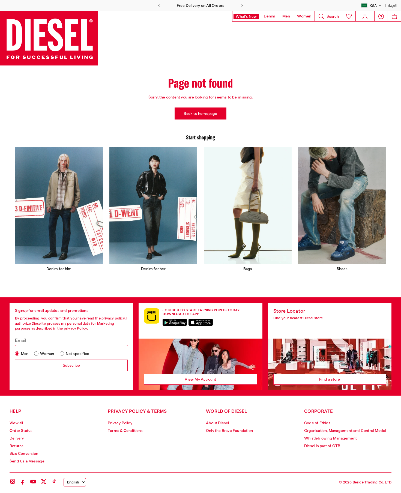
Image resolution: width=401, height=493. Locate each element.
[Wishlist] (348, 16)
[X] (44, 482)
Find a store (329, 379)
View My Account (200, 379)
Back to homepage (200, 113)
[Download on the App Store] (200, 322)
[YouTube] (33, 482)
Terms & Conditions (125, 430)
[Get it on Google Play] (175, 322)
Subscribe (71, 365)
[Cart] (394, 16)
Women (304, 16)
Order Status (21, 430)
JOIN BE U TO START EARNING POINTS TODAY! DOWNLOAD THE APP (201, 312)
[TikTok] (54, 482)
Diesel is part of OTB (322, 446)
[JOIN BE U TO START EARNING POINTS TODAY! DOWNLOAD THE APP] (151, 316)
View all (16, 423)
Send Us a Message (27, 461)
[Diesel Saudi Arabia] (49, 38)
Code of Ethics (317, 423)
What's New (246, 16)
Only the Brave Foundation (229, 430)
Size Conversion (24, 453)
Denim (269, 16)
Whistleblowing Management (330, 438)
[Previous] (158, 5)
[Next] (242, 5)
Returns (16, 446)
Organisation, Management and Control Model (345, 430)
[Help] (381, 16)
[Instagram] (13, 482)
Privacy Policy (120, 423)
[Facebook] (23, 482)
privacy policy (113, 318)
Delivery (17, 438)
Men (286, 16)
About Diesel (217, 423)
